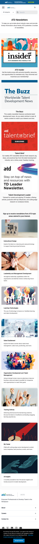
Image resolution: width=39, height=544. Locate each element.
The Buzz (19, 111)
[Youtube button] (20, 528)
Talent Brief (19, 153)
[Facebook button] (3, 528)
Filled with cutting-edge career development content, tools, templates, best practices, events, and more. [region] (19, 448)
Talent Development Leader (19, 195)
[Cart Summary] (35, 7)
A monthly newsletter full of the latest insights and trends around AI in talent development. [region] (18, 480)
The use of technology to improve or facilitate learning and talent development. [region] (19, 312)
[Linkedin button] (12, 528)
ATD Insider (19, 70)
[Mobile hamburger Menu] (3, 7)
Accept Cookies (19, 540)
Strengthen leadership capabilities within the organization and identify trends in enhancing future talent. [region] (19, 278)
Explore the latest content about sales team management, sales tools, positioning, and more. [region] (18, 344)
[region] (19, 536)
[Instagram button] (16, 528)
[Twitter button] (7, 528)
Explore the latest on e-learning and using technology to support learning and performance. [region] (19, 245)
